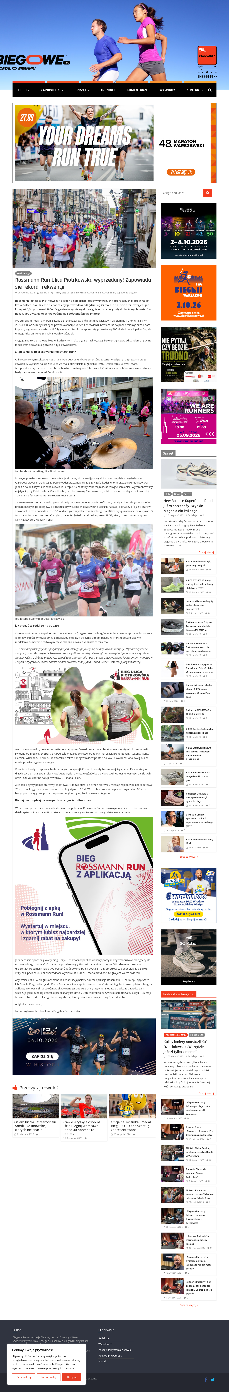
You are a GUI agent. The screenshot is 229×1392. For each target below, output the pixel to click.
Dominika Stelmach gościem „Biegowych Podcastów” (196, 1173)
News (177, 494)
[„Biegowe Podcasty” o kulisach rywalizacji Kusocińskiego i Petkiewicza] (172, 1209)
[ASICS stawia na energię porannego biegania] (172, 559)
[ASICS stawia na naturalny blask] (172, 837)
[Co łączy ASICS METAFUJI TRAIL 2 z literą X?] (172, 708)
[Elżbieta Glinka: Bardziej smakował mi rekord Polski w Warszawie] (172, 1146)
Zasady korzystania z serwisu (115, 1350)
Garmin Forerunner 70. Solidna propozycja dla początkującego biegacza (198, 647)
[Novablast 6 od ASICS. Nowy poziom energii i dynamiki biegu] (172, 792)
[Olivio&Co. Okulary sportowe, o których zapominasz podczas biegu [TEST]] (172, 813)
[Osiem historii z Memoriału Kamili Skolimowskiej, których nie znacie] (36, 1096)
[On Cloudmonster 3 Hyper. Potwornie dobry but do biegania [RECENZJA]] (172, 620)
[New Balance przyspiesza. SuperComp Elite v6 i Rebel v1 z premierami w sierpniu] (172, 662)
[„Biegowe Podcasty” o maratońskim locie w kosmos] (172, 1234)
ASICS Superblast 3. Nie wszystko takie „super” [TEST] (198, 776)
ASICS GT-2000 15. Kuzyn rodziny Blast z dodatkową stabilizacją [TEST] (199, 584)
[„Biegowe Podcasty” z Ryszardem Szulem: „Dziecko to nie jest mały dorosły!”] (172, 1255)
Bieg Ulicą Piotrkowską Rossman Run (80, 292)
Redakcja (44, 292)
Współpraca (105, 1344)
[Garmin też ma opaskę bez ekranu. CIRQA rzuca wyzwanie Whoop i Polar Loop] (172, 683)
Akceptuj (72, 1377)
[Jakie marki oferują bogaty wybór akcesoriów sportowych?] (172, 599)
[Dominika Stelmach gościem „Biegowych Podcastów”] (172, 1167)
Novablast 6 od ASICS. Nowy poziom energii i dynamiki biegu (197, 798)
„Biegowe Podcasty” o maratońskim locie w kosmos (197, 1240)
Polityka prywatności (110, 1355)
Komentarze (137, 90)
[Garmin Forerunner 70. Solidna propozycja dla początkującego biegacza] (172, 641)
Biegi (22, 90)
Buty (167, 494)
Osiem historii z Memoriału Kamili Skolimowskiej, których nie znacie (35, 1126)
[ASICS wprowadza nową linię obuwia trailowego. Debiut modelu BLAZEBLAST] (172, 746)
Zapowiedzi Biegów (126, 292)
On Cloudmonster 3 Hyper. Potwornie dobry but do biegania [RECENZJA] (199, 626)
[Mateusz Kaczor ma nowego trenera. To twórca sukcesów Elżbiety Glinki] (172, 1188)
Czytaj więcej (206, 552)
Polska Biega (23, 273)
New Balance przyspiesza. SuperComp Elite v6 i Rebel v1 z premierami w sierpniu (199, 668)
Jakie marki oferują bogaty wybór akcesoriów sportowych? (199, 605)
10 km (57, 292)
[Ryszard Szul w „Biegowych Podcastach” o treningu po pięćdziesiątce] (172, 1125)
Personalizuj (24, 1377)
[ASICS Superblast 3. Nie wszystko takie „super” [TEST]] (172, 770)
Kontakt (193, 90)
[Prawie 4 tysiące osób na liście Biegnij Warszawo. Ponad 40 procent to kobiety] (84, 1096)
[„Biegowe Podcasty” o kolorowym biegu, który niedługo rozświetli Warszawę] (172, 1100)
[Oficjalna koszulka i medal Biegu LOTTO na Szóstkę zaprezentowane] (132, 1096)
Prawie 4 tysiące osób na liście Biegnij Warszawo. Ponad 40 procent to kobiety (82, 1128)
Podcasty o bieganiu (178, 994)
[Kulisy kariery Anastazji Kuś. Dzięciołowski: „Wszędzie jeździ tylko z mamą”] (188, 1002)
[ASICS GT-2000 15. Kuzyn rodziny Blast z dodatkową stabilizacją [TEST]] (172, 578)
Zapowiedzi (50, 90)
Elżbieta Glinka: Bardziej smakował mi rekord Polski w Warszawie (199, 1152)
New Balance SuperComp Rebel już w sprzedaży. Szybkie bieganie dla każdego (188, 506)
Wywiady (167, 90)
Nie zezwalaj (48, 1377)
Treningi (108, 90)
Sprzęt (80, 90)
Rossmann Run (107, 292)
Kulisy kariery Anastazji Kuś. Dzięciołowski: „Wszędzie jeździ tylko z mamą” (186, 1047)
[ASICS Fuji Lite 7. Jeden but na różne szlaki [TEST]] (172, 727)
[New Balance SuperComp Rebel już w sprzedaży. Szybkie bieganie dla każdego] (188, 461)
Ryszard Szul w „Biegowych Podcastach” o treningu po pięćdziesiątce (199, 1131)
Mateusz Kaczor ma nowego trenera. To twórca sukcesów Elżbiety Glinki (199, 1194)
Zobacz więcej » (188, 856)
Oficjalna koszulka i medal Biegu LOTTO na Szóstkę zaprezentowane (131, 1126)
